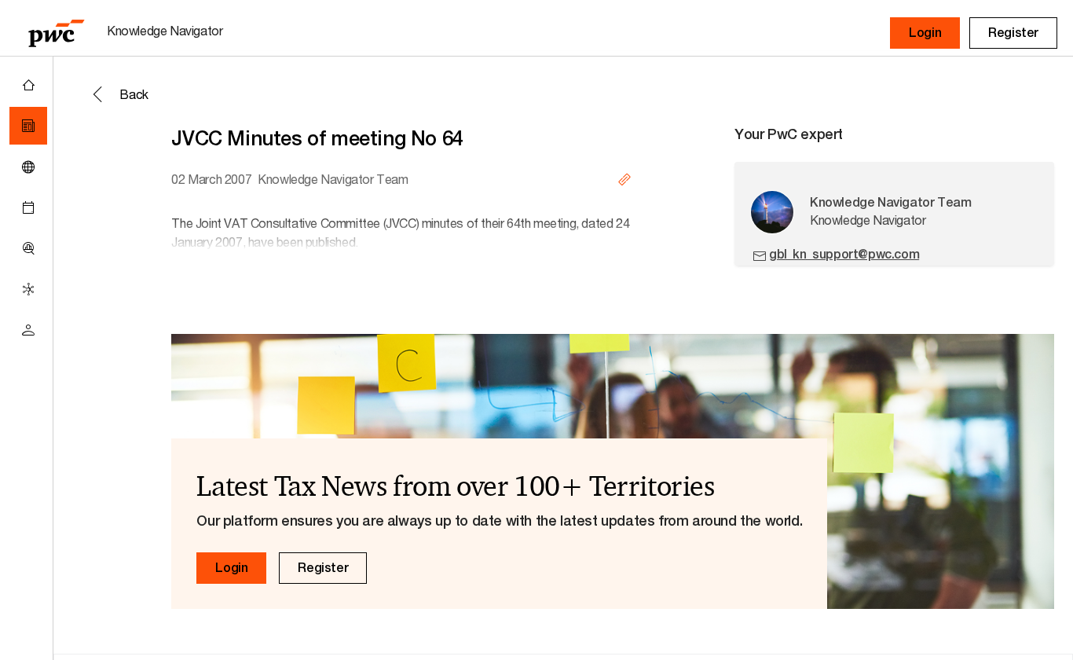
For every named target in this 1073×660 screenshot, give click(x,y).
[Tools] (28, 248)
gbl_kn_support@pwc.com (844, 254)
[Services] (28, 289)
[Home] (28, 85)
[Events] (28, 207)
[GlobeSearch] (28, 166)
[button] (925, 33)
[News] (28, 126)
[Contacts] (28, 330)
